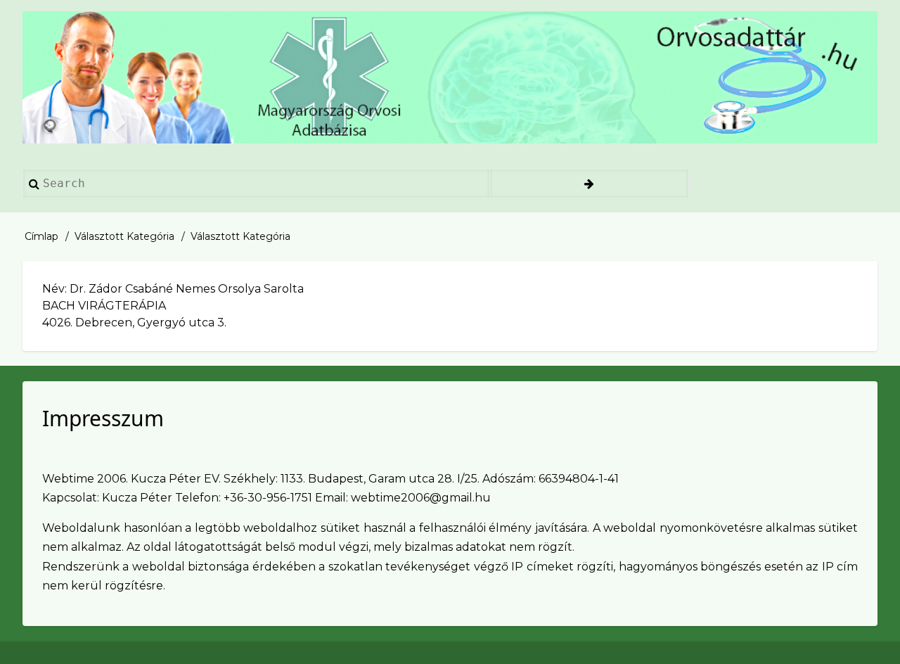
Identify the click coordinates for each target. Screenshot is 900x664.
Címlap (41, 236)
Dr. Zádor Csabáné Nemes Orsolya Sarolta (187, 288)
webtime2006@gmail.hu (421, 497)
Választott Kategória (124, 236)
